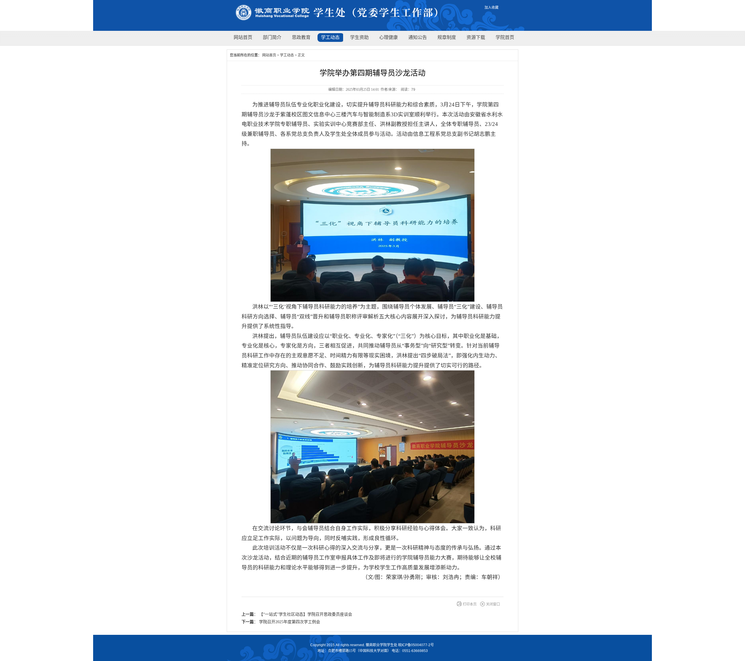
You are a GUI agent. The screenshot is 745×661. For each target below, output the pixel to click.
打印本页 (470, 604)
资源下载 (475, 37)
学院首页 (505, 37)
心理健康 (388, 37)
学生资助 (359, 37)
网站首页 (243, 37)
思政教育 (301, 37)
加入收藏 (492, 8)
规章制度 (446, 37)
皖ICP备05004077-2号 (416, 645)
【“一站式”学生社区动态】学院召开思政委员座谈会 (305, 614)
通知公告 (417, 37)
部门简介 (272, 37)
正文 (301, 55)
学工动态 (330, 37)
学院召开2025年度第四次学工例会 (289, 622)
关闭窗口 (493, 604)
